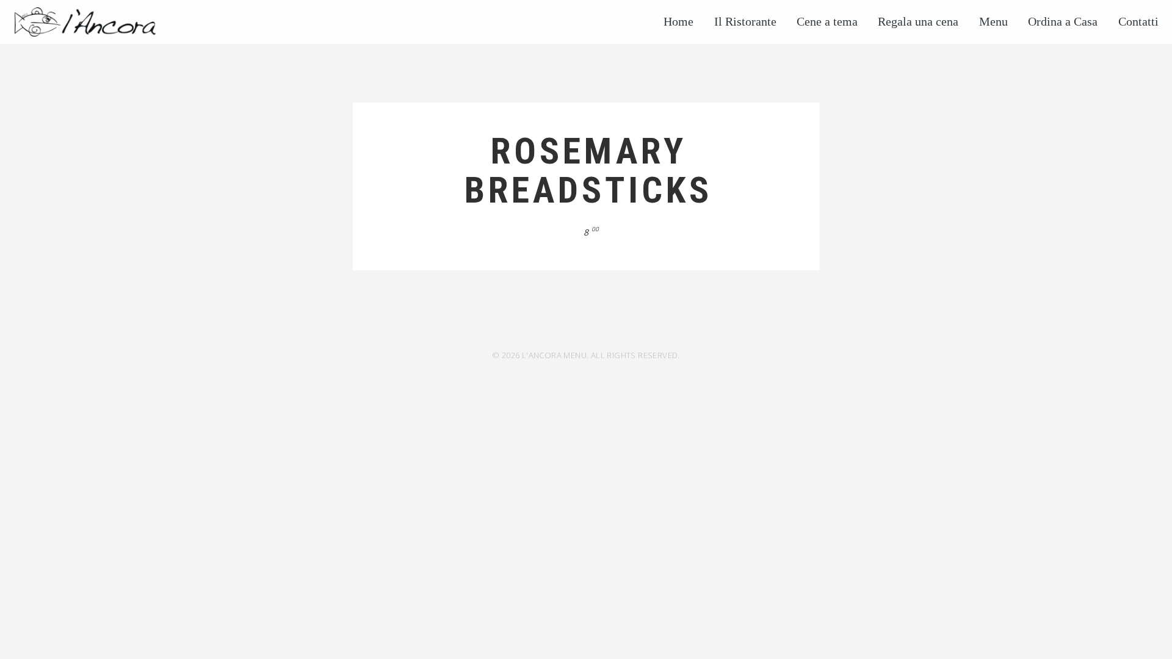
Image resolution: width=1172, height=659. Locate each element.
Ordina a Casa (1063, 21)
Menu (993, 21)
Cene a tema (827, 21)
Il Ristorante (745, 21)
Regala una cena (918, 21)
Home (678, 21)
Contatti (1138, 21)
